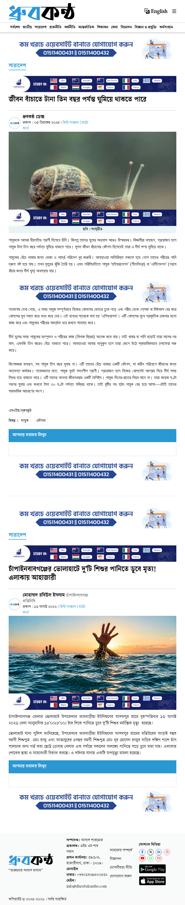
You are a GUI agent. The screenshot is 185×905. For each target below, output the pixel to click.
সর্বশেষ (15, 27)
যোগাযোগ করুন (121, 876)
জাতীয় (27, 27)
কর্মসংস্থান (166, 27)
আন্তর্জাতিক (86, 27)
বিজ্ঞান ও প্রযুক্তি (146, 27)
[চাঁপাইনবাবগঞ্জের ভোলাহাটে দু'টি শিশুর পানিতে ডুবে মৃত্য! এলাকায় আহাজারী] (92, 663)
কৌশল (41, 421)
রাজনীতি (55, 27)
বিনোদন (126, 27)
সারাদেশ (40, 27)
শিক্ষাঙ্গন (102, 27)
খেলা (114, 27)
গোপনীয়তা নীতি (121, 868)
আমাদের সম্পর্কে (121, 851)
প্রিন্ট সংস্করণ (71, 123)
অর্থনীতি (69, 27)
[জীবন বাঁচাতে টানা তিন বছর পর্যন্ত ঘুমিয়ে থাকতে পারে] (92, 179)
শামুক (25, 421)
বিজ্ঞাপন (115, 859)
